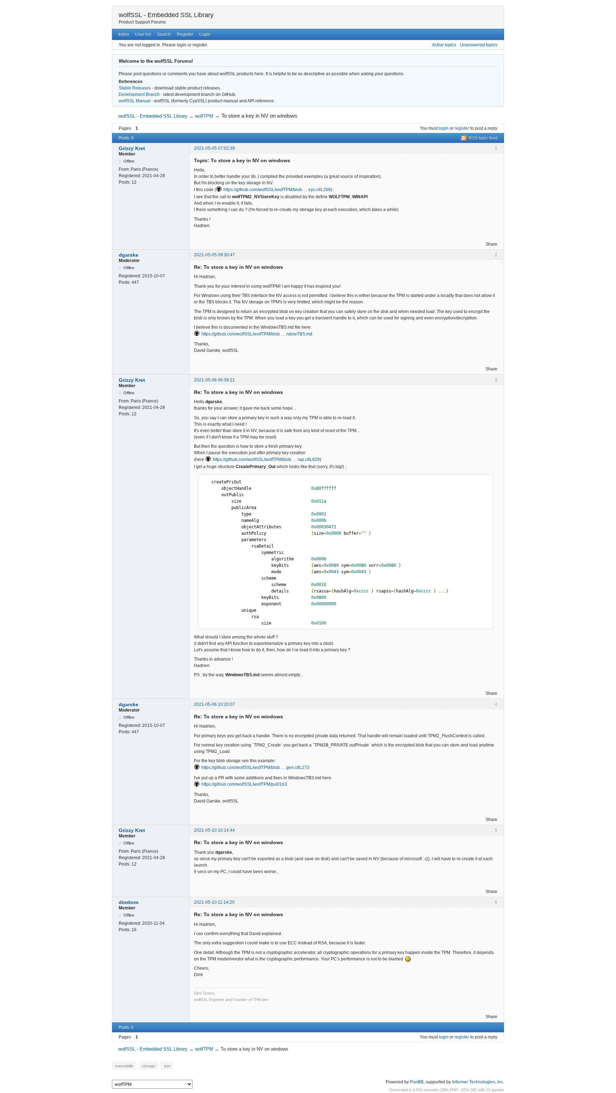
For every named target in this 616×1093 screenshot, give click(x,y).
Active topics (444, 44)
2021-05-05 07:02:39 (214, 148)
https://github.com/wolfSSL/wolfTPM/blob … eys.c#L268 (277, 189)
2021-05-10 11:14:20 (214, 902)
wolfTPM (204, 116)
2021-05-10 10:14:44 (214, 830)
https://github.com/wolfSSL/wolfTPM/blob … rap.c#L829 (266, 459)
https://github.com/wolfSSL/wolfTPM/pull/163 (244, 784)
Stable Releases (135, 88)
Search (164, 34)
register (462, 128)
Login (204, 34)
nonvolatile (124, 1065)
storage (148, 1065)
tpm (167, 1065)
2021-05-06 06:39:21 (214, 380)
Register (185, 34)
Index (123, 34)
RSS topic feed (483, 137)
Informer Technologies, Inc (477, 1081)
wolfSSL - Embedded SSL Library (166, 15)
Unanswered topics (478, 44)
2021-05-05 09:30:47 (214, 254)
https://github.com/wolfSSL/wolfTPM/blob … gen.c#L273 (255, 767)
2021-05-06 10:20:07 (214, 704)
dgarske (128, 255)
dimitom (128, 902)
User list (143, 34)
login (443, 128)
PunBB (416, 1081)
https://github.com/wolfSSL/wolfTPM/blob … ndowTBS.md (256, 334)
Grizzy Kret (132, 148)
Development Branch (139, 94)
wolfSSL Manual (134, 100)
